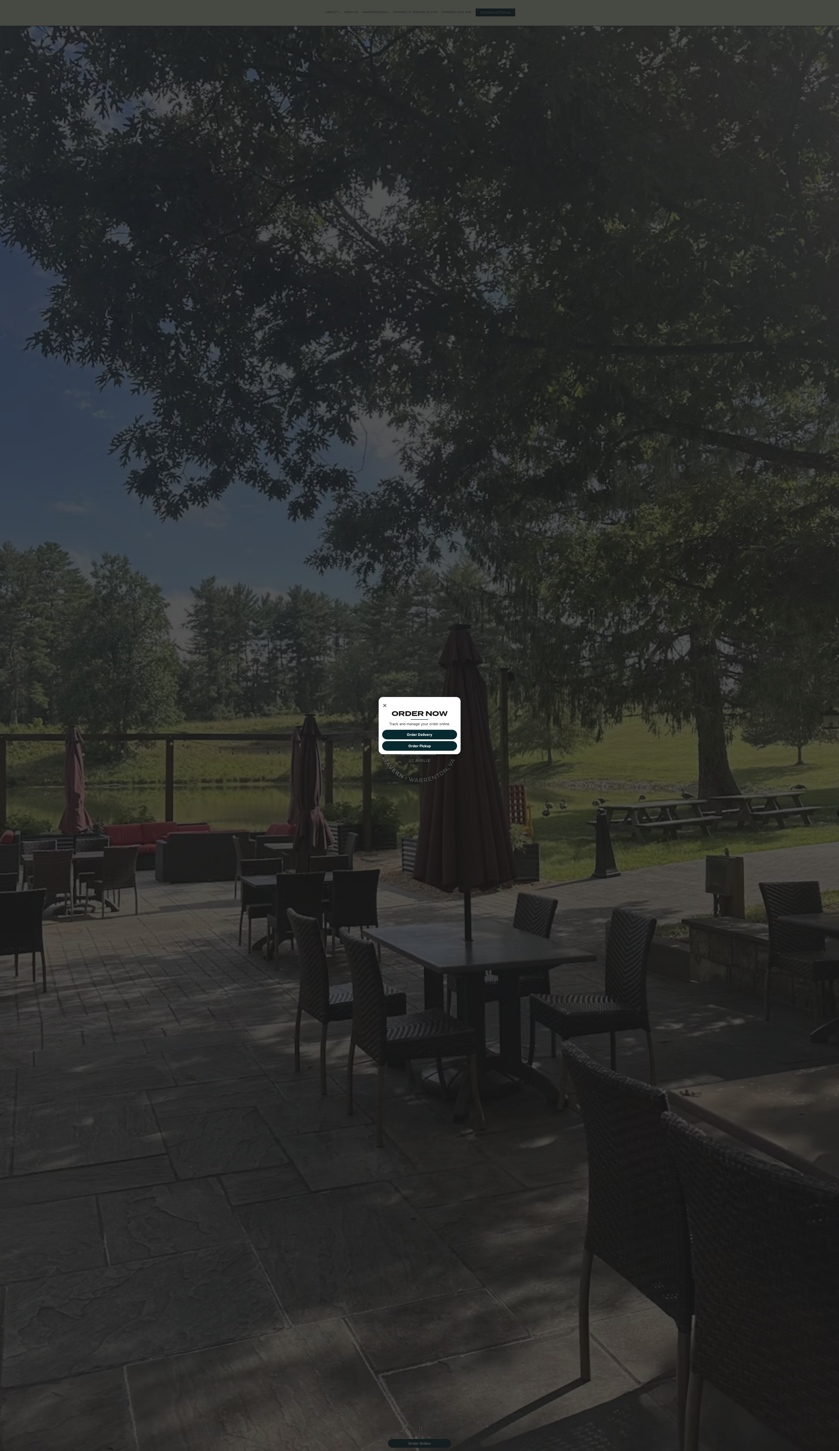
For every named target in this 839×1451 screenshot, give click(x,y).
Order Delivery (419, 734)
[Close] (384, 704)
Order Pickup (419, 746)
